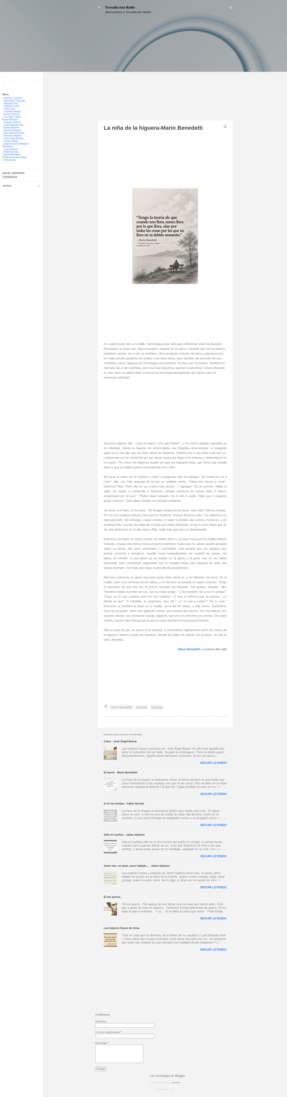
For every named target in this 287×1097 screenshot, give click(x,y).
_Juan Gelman (10, 149)
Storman (176, 1082)
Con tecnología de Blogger (167, 1075)
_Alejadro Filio (10, 103)
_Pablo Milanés (10, 127)
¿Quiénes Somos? (12, 98)
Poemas (141, 707)
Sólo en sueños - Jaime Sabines (124, 834)
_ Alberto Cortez (10, 106)
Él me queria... (113, 896)
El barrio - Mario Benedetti (120, 772)
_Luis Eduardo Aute (12, 125)
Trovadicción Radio (120, 7)
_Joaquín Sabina (11, 122)
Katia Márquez (10, 119)
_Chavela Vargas (11, 111)
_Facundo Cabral (11, 117)
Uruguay (156, 707)
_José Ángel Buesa (12, 138)
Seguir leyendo (213, 762)
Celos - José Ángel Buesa (120, 741)
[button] (225, 127)
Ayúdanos (7, 146)
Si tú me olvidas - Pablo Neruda (124, 803)
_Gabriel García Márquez (15, 143)
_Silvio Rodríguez (11, 130)
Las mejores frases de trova (121, 928)
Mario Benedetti (189, 649)
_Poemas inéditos (12, 135)
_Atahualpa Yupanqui (13, 100)
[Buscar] (231, 8)
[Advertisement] (165, 70)
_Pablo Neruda (10, 152)
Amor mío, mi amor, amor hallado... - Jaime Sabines (137, 865)
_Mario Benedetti (11, 154)
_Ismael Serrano (11, 114)
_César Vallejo (10, 141)
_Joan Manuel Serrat (13, 133)
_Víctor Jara (8, 108)
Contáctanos (9, 160)
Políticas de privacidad (14, 157)
